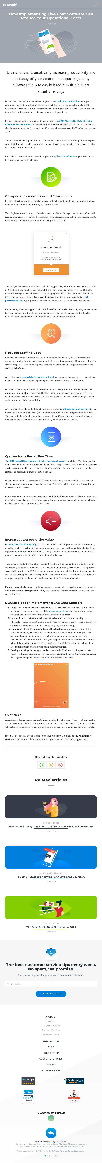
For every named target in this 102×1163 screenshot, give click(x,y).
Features (51, 1021)
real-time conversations (68, 101)
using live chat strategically (22, 544)
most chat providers (58, 611)
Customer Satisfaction (51, 1025)
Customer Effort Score (51, 1030)
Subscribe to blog (51, 994)
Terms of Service (74, 1151)
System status (52, 1156)
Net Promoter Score (51, 1034)
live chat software (66, 156)
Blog (51, 1047)
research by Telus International (37, 377)
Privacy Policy (59, 1151)
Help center (51, 1053)
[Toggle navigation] (97, 4)
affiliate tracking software (76, 409)
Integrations (51, 1041)
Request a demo (51, 1070)
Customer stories (51, 1059)
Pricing (51, 1064)
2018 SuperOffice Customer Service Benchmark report (38, 461)
